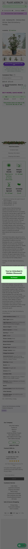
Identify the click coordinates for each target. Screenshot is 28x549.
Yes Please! (14, 277)
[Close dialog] (25, 268)
